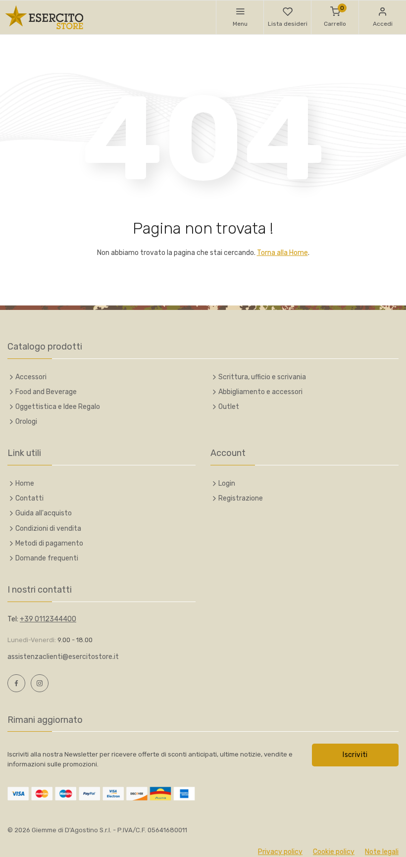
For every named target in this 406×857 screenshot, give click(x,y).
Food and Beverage (46, 392)
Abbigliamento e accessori (260, 392)
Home (24, 483)
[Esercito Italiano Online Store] (44, 17)
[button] (239, 17)
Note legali (382, 852)
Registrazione (240, 498)
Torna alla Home (282, 253)
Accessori (31, 377)
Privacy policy (280, 852)
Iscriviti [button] (355, 755)
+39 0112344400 (48, 619)
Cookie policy (334, 852)
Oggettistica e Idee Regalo (57, 407)
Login (226, 483)
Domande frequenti (46, 558)
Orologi (26, 421)
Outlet (228, 407)
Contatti (29, 498)
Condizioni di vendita (48, 528)
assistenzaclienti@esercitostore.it (63, 657)
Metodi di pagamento (49, 543)
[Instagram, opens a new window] (40, 683)
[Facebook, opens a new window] (16, 683)
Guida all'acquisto (43, 513)
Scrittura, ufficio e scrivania (262, 377)
